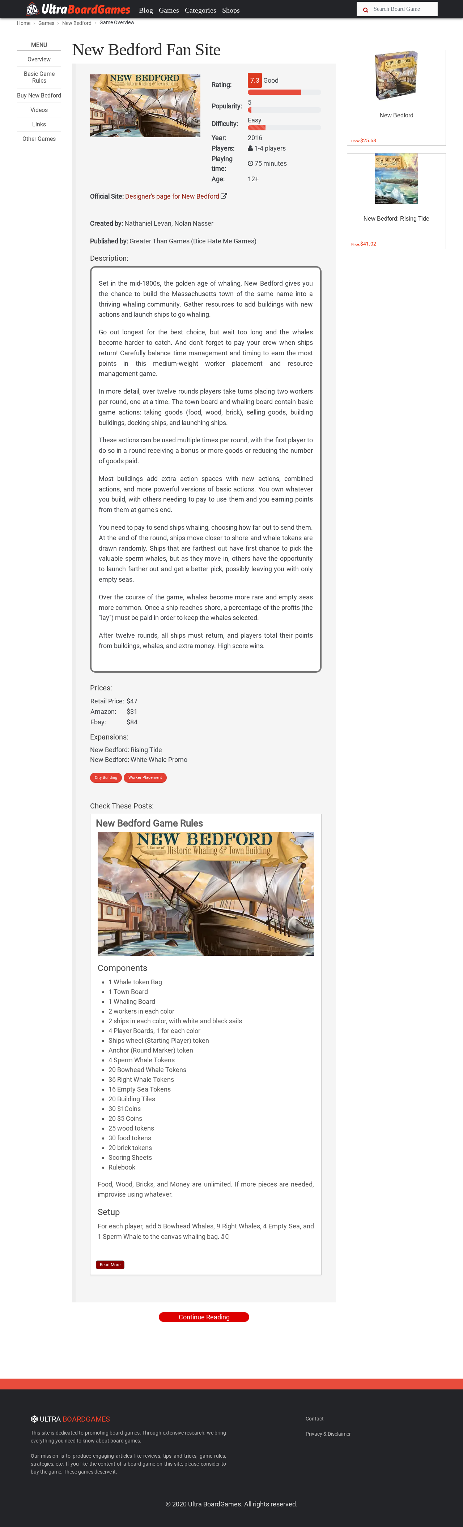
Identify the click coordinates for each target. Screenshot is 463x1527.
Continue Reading (204, 1317)
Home (23, 23)
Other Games (39, 138)
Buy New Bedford (39, 95)
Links (39, 124)
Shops (231, 10)
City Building (106, 777)
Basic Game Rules (39, 77)
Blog (146, 10)
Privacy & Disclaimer (328, 1434)
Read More (110, 1264)
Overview (39, 59)
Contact (315, 1419)
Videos (39, 110)
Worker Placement (145, 777)
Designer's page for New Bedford (172, 196)
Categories (200, 10)
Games (169, 10)
